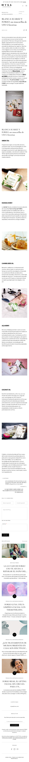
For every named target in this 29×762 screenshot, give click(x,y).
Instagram (14, 749)
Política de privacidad (7, 737)
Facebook (11, 749)
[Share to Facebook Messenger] (26, 30)
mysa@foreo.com (14, 706)
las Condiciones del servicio (19, 737)
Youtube (17, 749)
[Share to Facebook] (24, 30)
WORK (24, 2)
